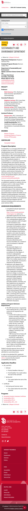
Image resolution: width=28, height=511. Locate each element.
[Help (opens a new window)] (25, 44)
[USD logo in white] (10, 423)
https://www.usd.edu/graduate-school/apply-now (15, 213)
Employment (7, 455)
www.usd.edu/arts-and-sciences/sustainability (8, 82)
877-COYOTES (4, 429)
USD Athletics (7, 495)
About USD (6, 492)
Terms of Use (7, 477)
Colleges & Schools (14, 57)
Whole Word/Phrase (9, 29)
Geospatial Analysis (9, 143)
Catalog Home (5, 7)
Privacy (5, 472)
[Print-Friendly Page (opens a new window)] (21, 44)
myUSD (6, 490)
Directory (6, 457)
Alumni (5, 453)
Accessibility (7, 470)
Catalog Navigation (8, 38)
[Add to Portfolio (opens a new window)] (13, 44)
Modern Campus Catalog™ (16, 508)
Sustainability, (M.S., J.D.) (10, 402)
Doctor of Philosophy (10, 137)
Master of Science (9, 133)
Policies (6, 460)
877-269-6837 (4, 431)
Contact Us (4, 434)
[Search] (26, 26)
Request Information (9, 497)
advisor (3, 358)
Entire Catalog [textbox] (5, 23)
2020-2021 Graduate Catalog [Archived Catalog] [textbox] (12, 15)
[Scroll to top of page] (25, 508)
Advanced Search (6, 34)
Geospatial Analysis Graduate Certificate (15, 396)
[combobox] (14, 15)
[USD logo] (6, 2)
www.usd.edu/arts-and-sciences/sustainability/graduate (10, 177)
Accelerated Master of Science (12, 135)
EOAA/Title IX (7, 475)
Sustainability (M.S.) (9, 398)
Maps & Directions (5, 437)
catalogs (6, 506)
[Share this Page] (17, 44)
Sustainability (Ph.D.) (9, 400)
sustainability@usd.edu (7, 80)
